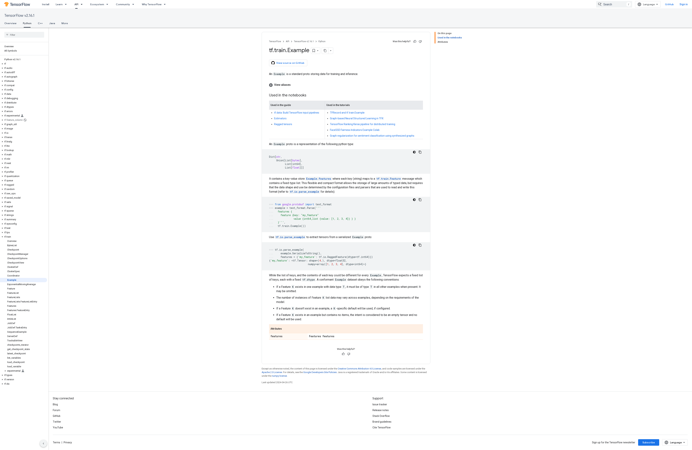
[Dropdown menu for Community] (134, 4)
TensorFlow (275, 41)
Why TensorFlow (151, 4)
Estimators (280, 118)
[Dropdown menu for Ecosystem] (108, 4)
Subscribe (648, 442)
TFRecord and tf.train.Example (347, 112)
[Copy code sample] (420, 152)
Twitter (57, 421)
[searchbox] (24, 35)
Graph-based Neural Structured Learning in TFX (356, 118)
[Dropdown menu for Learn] (67, 4)
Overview (10, 23)
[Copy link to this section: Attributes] (285, 329)
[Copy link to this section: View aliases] (294, 85)
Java (52, 23)
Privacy (68, 442)
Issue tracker (379, 404)
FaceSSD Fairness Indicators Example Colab (355, 129)
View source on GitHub (290, 63)
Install (45, 4)
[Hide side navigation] (43, 443)
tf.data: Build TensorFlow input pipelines (296, 112)
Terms (56, 442)
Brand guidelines (381, 421)
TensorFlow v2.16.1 (19, 15)
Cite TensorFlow (381, 427)
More (64, 23)
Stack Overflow (381, 415)
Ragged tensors (283, 124)
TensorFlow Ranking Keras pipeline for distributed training (362, 124)
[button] (23, 64)
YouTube (58, 427)
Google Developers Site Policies (320, 372)
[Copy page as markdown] (325, 51)
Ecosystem (97, 4)
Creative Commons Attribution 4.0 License (359, 368)
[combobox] (614, 4)
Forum (56, 410)
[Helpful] (415, 41)
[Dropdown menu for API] (82, 4)
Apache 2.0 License (272, 372)
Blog (55, 404)
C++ (40, 23)
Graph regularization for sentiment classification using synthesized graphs (372, 135)
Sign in (684, 4)
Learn (59, 4)
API (76, 4)
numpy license (279, 375)
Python (27, 23)
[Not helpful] (420, 41)
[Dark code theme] (414, 152)
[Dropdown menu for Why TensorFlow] (165, 4)
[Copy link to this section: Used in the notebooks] (310, 95)
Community (123, 4)
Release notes (380, 410)
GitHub (669, 4)
